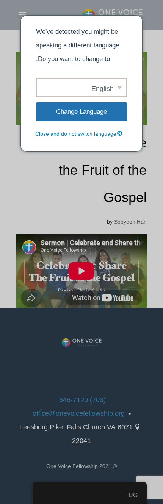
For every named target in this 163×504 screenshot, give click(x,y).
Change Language (81, 111)
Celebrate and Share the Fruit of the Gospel (84, 170)
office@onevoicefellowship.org (79, 413)
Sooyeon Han (130, 222)
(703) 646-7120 (82, 400)
